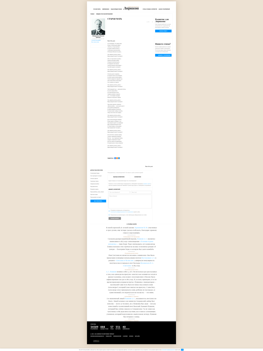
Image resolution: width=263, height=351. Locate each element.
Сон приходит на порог (96, 175)
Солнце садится (94, 178)
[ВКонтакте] (115, 158)
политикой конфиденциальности (119, 212)
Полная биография (96, 40)
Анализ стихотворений (164, 9)
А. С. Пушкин (111, 272)
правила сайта (146, 183)
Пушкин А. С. (142, 239)
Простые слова (94, 194)
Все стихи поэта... (98, 201)
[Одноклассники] (117, 158)
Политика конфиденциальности (97, 336)
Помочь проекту (163, 31)
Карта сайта (137, 336)
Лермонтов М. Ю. (141, 227)
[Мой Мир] (119, 158)
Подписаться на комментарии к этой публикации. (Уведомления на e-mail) (128, 215)
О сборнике (125, 336)
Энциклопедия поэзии (116, 9)
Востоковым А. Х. (148, 258)
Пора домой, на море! (95, 197)
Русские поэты (97, 9)
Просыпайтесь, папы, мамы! (97, 191)
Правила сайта (109, 336)
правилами (130, 212)
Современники (105, 9)
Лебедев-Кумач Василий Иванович (104, 14)
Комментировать (115, 218)
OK (182, 349)
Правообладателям (117, 336)
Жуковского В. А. (146, 263)
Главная (92, 14)
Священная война (94, 183)
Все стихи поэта (95, 42)
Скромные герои (94, 181)
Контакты (131, 336)
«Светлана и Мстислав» (124, 260)
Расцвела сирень (94, 189)
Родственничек (94, 186)
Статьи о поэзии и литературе (150, 9)
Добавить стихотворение (164, 55)
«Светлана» (127, 265)
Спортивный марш (94, 173)
